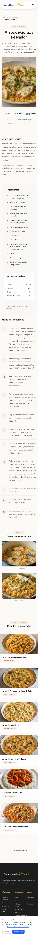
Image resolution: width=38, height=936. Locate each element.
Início (3, 17)
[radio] (14, 123)
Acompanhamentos (21, 915)
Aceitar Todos (18, 931)
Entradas (17, 912)
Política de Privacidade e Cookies (18, 927)
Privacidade (30, 897)
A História (5, 906)
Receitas (14, 5)
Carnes (17, 901)
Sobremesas (18, 909)
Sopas (16, 897)
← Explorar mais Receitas (19, 850)
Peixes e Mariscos (13, 17)
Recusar (6, 931)
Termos (29, 901)
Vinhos (4, 903)
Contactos (30, 904)
